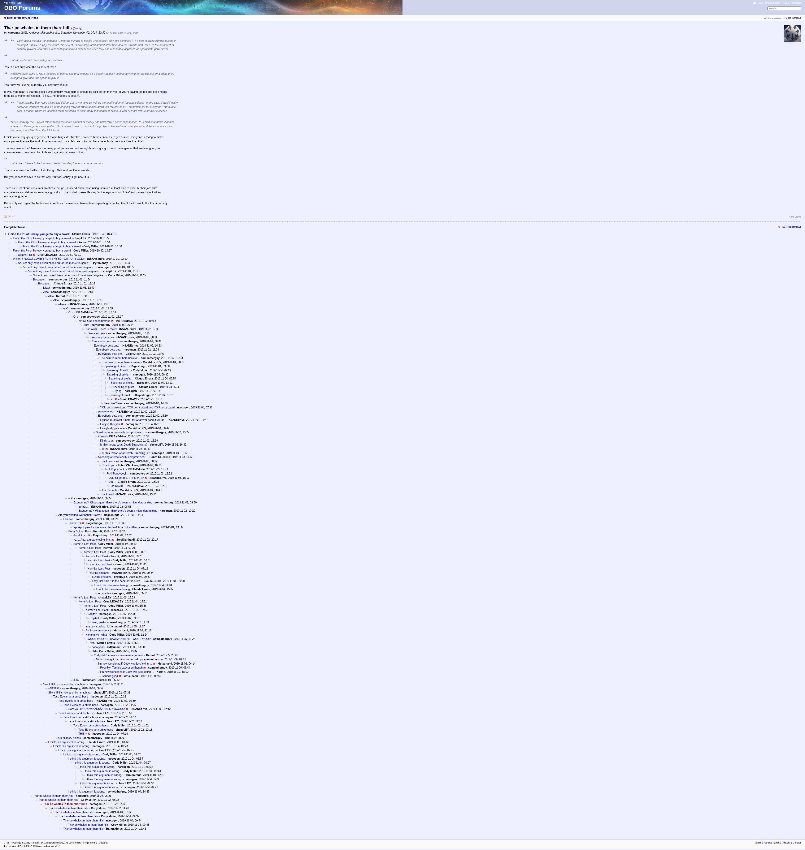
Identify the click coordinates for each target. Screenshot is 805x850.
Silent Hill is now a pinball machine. (64, 684)
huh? (76, 680)
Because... (39, 279)
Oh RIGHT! (117, 486)
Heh (92, 642)
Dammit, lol (25, 254)
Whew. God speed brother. (94, 320)
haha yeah (98, 647)
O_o (70, 312)
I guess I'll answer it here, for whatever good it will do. (132, 419)
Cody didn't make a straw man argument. (119, 655)
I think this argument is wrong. (66, 742)
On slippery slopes (69, 737)
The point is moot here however (119, 358)
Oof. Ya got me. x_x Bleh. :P (126, 477)
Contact (797, 842)
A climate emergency (98, 630)
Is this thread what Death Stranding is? (123, 444)
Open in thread (793, 18)
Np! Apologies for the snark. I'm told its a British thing (105, 527)
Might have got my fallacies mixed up (119, 659)
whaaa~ (63, 304)
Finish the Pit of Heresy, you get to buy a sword (39, 234)
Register (796, 2)
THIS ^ (82, 733)
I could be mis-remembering (111, 585)
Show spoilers (774, 18)
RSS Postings (765, 842)
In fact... (83, 506)
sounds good (110, 676)
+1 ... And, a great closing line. (92, 539)
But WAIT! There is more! (101, 329)
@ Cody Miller (131, 32)
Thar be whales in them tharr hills (53, 795)
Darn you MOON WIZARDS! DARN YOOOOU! (96, 709)
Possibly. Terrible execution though (121, 667)
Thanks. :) (74, 523)
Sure (86, 324)
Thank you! (107, 494)
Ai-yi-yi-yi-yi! (105, 411)
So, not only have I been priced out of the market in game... (54, 263)
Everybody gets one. (102, 337)
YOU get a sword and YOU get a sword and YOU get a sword (137, 407)
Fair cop (68, 519)
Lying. (118, 390)
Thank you (106, 461)
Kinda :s (105, 440)
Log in (786, 2)
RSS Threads (783, 842)
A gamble (103, 593)
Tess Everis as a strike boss (70, 696)
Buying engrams (99, 572)
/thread (102, 436)
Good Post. (80, 535)
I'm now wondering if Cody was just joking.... (125, 663)
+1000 (52, 688)
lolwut (46, 287)
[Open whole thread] (115, 234)
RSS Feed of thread (791, 227)
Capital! (92, 613)
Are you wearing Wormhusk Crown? (79, 514)
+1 (112, 399)
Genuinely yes (96, 333)
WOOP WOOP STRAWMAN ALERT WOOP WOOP (119, 638)
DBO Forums (22, 8)
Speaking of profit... (116, 366)
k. (103, 448)
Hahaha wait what (94, 626)
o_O (65, 308)
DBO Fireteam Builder (769, 2)
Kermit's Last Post (79, 531)
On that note (109, 490)
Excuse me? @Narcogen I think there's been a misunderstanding (112, 502)
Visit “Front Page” (13, 2)
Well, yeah (98, 622)
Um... (112, 481)
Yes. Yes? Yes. (113, 403)
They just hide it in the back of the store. (116, 581)
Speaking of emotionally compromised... (120, 432)
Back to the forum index (22, 17)
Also (46, 291)
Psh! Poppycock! (114, 469)
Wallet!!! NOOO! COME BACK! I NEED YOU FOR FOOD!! (49, 258)
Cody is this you (110, 424)
